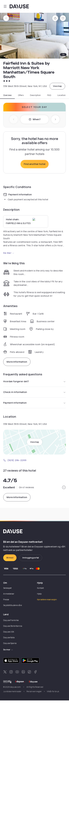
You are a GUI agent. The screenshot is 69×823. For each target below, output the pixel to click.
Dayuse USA (8, 631)
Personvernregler (34, 691)
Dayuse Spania (10, 643)
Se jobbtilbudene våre (12, 605)
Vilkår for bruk (53, 691)
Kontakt (40, 588)
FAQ (49, 95)
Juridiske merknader (12, 691)
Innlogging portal (30, 557)
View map (57, 86)
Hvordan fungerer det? (16, 381)
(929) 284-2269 (16, 460)
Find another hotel (34, 164)
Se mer (7, 252)
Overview (7, 95)
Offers (21, 95)
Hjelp (39, 593)
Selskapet (7, 588)
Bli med (9, 557)
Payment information (15, 402)
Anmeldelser (8, 593)
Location (61, 95)
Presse (6, 599)
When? (36, 119)
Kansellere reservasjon (47, 599)
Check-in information (15, 392)
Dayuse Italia (9, 637)
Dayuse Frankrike (11, 620)
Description (35, 95)
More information (17, 361)
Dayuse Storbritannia (12, 626)
